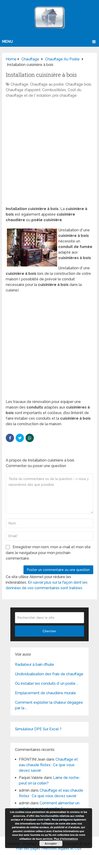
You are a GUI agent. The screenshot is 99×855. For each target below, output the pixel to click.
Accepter (51, 843)
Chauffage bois (78, 84)
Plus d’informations (66, 838)
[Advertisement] (49, 154)
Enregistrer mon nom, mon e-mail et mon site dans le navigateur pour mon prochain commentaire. (48, 553)
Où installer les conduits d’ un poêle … (46, 683)
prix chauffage (64, 95)
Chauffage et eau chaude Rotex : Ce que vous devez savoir (48, 765)
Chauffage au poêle (47, 84)
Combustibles (54, 90)
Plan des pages (28, 848)
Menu (7, 41)
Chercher (49, 631)
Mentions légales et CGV (62, 848)
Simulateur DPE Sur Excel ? (38, 729)
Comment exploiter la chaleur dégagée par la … (49, 705)
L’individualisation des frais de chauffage (49, 674)
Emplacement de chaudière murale (45, 693)
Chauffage (19, 84)
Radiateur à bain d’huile (34, 664)
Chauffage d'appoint (23, 90)
